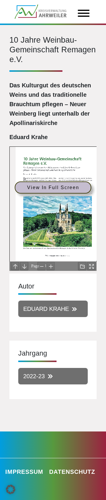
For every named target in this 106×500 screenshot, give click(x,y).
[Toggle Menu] (84, 13)
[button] (10, 489)
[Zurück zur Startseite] (41, 11)
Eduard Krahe (46, 309)
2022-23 (34, 376)
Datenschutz (72, 472)
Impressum (24, 472)
